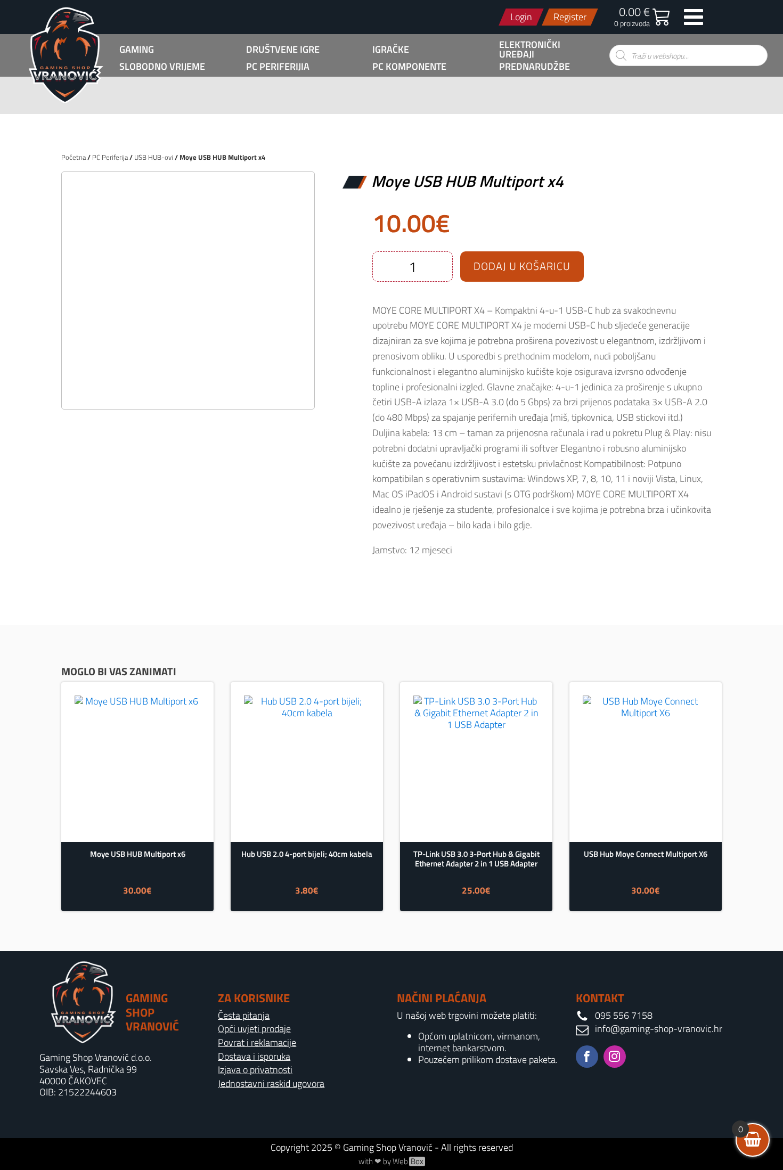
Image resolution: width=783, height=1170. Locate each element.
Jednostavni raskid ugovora (271, 1084)
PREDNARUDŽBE (534, 66)
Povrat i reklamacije (257, 1043)
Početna (73, 157)
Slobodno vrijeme (162, 66)
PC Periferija (110, 157)
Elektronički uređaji (529, 49)
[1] (188, 389)
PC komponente (409, 66)
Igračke (390, 49)
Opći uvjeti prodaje (254, 1029)
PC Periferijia (277, 66)
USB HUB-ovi (153, 157)
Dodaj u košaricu (522, 266)
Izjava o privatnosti (255, 1070)
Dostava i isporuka (254, 1056)
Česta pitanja (244, 1015)
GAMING (136, 49)
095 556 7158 (623, 1015)
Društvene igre (283, 49)
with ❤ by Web (390, 1161)
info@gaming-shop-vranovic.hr (658, 1029)
